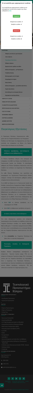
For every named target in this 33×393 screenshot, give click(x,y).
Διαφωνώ (16, 30)
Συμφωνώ (16, 16)
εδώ (10, 10)
